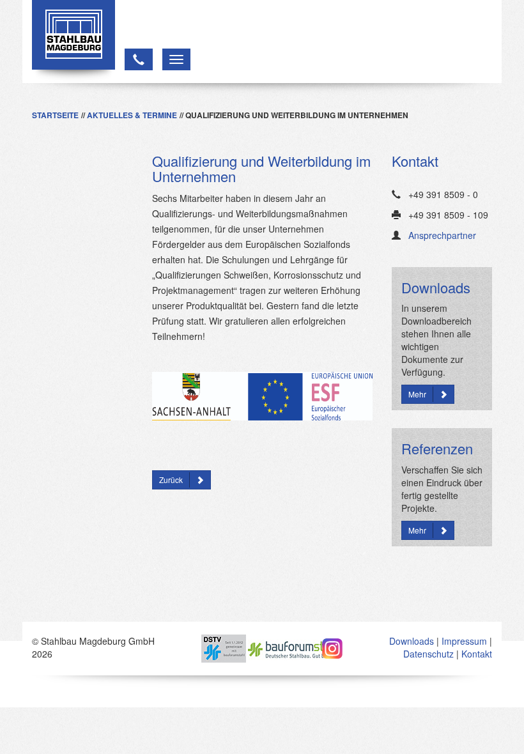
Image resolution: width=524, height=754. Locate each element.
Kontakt (476, 653)
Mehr (417, 394)
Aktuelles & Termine (132, 115)
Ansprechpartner (442, 235)
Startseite (55, 115)
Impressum (464, 641)
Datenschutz (428, 653)
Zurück (171, 479)
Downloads (411, 641)
